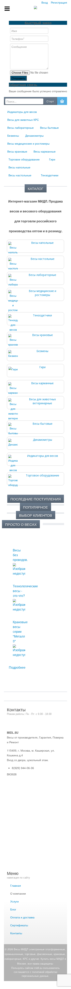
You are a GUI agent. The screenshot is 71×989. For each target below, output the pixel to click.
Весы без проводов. (19, 555)
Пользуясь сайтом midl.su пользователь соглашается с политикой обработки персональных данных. (35, 972)
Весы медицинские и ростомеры (42, 293)
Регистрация (59, 2)
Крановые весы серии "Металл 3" (19, 631)
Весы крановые (42, 335)
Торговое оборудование (42, 475)
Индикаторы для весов (42, 456)
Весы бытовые (42, 423)
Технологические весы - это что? (19, 591)
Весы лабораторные (42, 275)
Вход (44, 2)
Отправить (18, 78)
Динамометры (42, 440)
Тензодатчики (42, 315)
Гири (42, 367)
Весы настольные (42, 259)
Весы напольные (42, 243)
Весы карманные (42, 383)
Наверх (35, 985)
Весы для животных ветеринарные (42, 401)
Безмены (42, 351)
